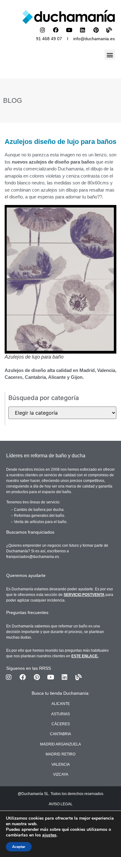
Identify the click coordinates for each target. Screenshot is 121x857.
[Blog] (109, 30)
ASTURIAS (60, 714)
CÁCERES (61, 724)
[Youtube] (69, 30)
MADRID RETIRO (60, 754)
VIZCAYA (60, 774)
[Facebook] (55, 30)
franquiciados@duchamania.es (32, 557)
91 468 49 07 (49, 38)
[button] (110, 55)
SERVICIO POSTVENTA (84, 595)
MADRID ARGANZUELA (60, 744)
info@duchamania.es (94, 38)
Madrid (87, 370)
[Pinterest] (95, 30)
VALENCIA (61, 764)
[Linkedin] (82, 30)
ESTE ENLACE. (84, 656)
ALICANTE (61, 704)
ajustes (49, 835)
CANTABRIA (60, 734)
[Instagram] (42, 30)
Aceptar (18, 846)
